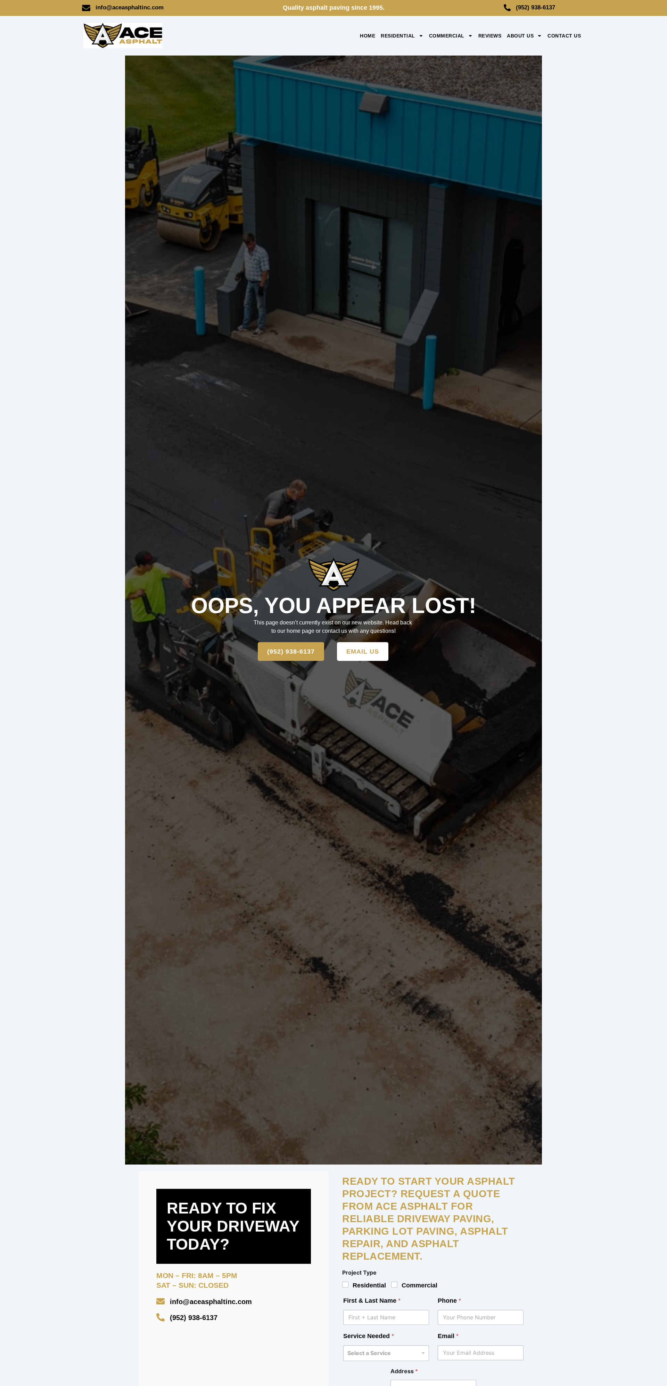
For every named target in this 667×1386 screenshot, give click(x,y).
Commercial (446, 36)
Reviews (490, 36)
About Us (520, 36)
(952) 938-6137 (535, 7)
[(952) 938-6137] (507, 7)
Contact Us (564, 36)
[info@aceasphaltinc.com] (86, 8)
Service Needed (368, 1336)
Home (367, 36)
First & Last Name (372, 1300)
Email (448, 1336)
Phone (449, 1300)
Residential (398, 36)
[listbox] (386, 1353)
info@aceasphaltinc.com (130, 7)
